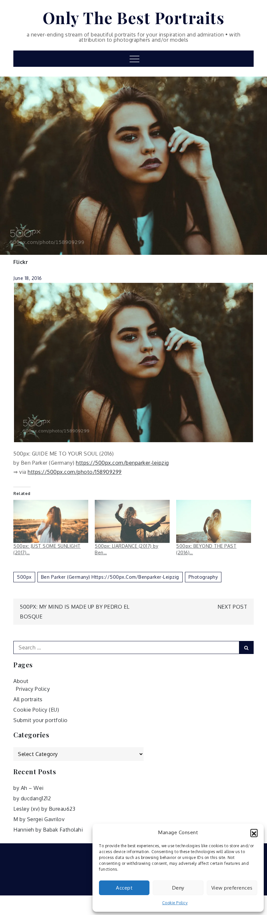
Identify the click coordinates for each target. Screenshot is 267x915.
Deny (178, 888)
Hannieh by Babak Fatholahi (48, 829)
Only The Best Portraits (134, 17)
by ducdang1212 (32, 798)
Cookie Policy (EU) (36, 709)
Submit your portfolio (40, 720)
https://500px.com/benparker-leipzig (122, 462)
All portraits (28, 699)
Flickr (20, 262)
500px (24, 577)
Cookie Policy (175, 902)
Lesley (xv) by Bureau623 (44, 809)
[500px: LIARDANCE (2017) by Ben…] (132, 521)
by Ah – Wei (28, 788)
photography (203, 577)
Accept (124, 888)
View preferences (232, 888)
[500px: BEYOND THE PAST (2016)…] (213, 521)
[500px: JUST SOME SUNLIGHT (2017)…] (50, 521)
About (21, 681)
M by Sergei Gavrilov (38, 819)
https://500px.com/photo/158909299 (75, 472)
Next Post (232, 606)
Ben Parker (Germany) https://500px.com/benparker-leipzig (110, 577)
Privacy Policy (33, 689)
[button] (254, 832)
